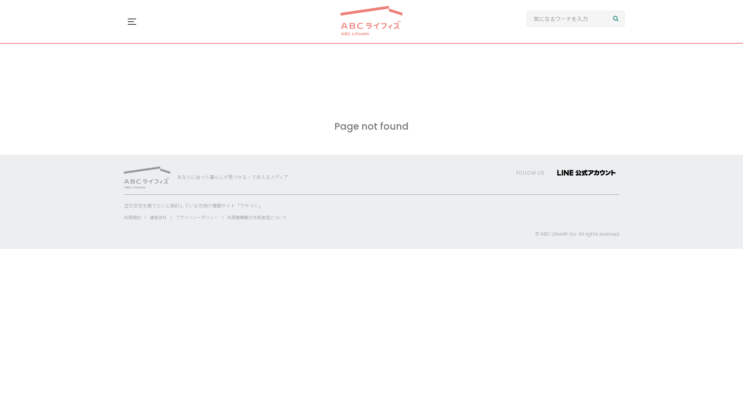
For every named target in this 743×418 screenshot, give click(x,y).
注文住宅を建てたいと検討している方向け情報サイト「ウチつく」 (193, 205)
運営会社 (158, 217)
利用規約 (132, 217)
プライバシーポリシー (197, 217)
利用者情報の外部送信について (257, 217)
